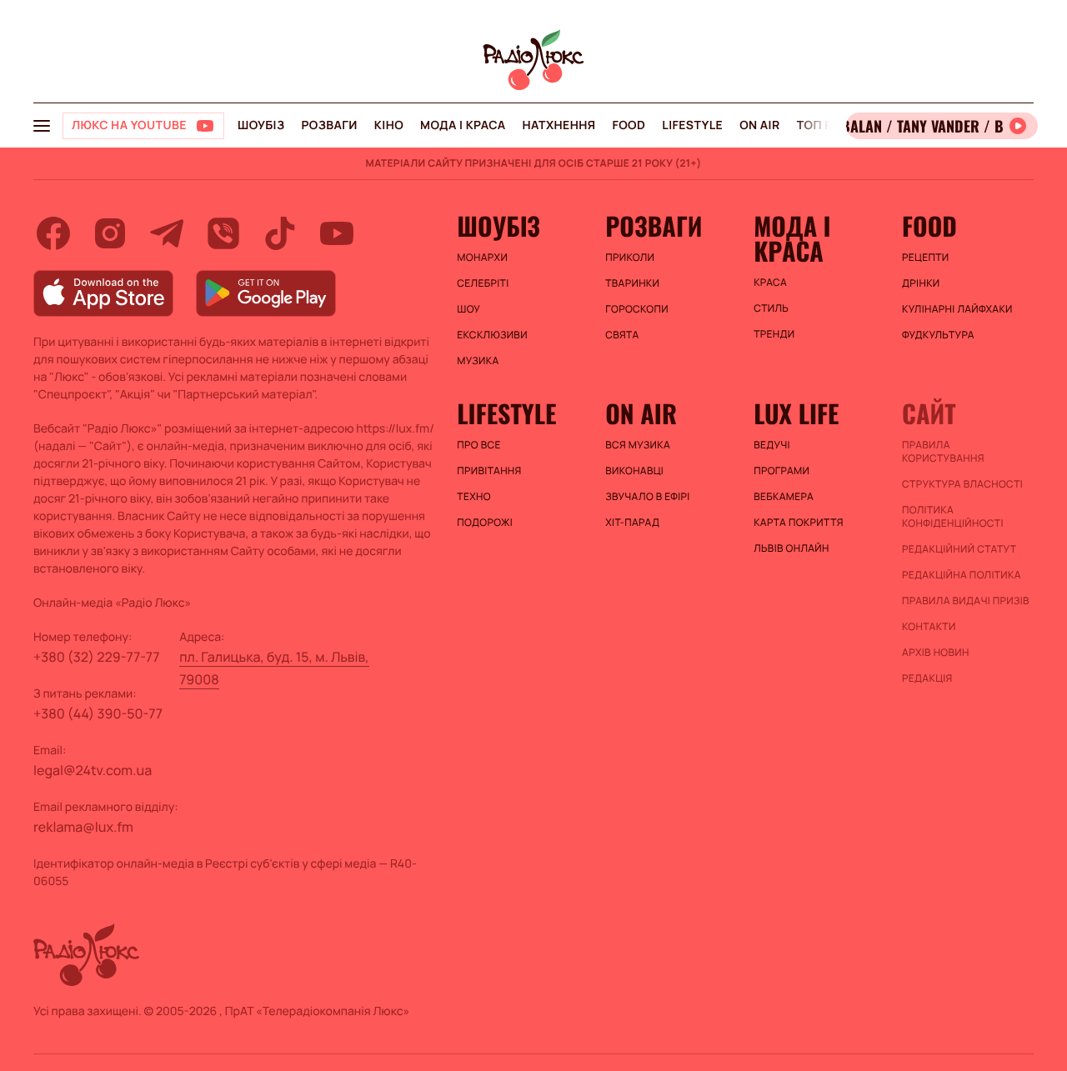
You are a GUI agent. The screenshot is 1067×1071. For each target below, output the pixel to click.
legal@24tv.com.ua (92, 770)
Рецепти (925, 257)
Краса (770, 282)
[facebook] (53, 233)
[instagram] (110, 233)
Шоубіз (261, 125)
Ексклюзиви (492, 335)
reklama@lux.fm (83, 827)
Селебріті (482, 283)
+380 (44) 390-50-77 (98, 713)
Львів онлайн (791, 548)
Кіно (388, 125)
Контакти (929, 626)
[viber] (223, 233)
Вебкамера (784, 496)
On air (759, 125)
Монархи (482, 257)
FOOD (628, 125)
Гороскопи (637, 309)
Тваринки (632, 283)
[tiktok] (280, 233)
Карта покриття (799, 522)
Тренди (774, 334)
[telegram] (167, 233)
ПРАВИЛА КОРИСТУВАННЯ (943, 451)
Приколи (629, 257)
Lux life (796, 413)
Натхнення (559, 125)
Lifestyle (692, 125)
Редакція (927, 678)
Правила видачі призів (965, 601)
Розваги (329, 125)
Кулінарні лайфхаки (957, 309)
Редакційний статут (959, 549)
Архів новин (935, 652)
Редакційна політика (961, 575)
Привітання (489, 471)
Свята (622, 335)
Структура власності (962, 484)
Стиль (771, 308)
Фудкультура (938, 335)
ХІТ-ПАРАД (632, 522)
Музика (477, 361)
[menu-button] (41, 126)
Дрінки (921, 283)
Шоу (468, 309)
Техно (474, 496)
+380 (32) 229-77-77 (96, 657)
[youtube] (337, 233)
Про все (479, 445)
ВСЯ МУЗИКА (637, 445)
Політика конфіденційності (953, 516)
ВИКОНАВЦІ (634, 471)
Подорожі (485, 522)
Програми (781, 471)
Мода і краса (463, 125)
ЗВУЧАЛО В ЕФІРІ (647, 496)
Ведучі (772, 445)
